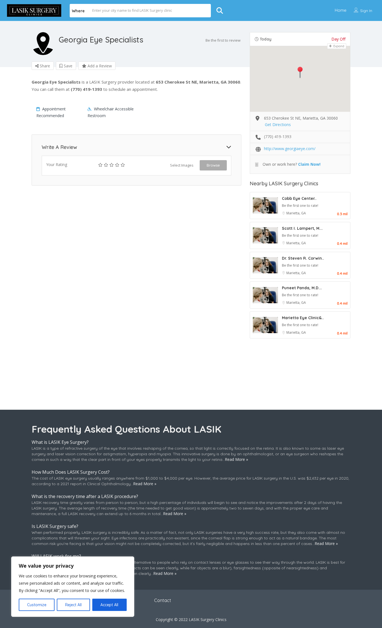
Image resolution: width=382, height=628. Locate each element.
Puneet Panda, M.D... (302, 287)
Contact (162, 600)
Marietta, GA (296, 213)
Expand (338, 46)
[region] (72, 586)
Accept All (109, 604)
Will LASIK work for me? (56, 556)
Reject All (73, 604)
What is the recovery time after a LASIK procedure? (85, 496)
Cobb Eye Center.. (299, 198)
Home (340, 10)
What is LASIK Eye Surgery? (60, 442)
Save (67, 65)
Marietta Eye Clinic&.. (303, 317)
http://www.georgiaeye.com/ (289, 148)
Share (44, 65)
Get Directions (278, 124)
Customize (36, 604)
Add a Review (99, 65)
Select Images (182, 165)
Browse (213, 165)
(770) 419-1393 (277, 136)
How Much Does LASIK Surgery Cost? (71, 472)
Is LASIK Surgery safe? (55, 526)
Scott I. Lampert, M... (302, 228)
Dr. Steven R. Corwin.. (303, 258)
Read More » (236, 459)
